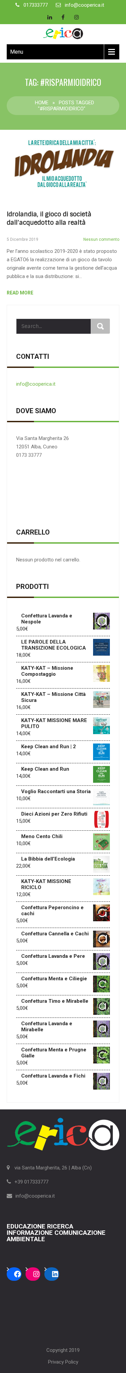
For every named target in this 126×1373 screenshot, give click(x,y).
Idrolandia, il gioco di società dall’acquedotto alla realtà (49, 218)
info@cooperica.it (84, 5)
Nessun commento (101, 239)
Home (41, 103)
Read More (20, 292)
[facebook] (63, 17)
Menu (16, 52)
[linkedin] (49, 17)
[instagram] (76, 17)
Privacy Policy (63, 1362)
